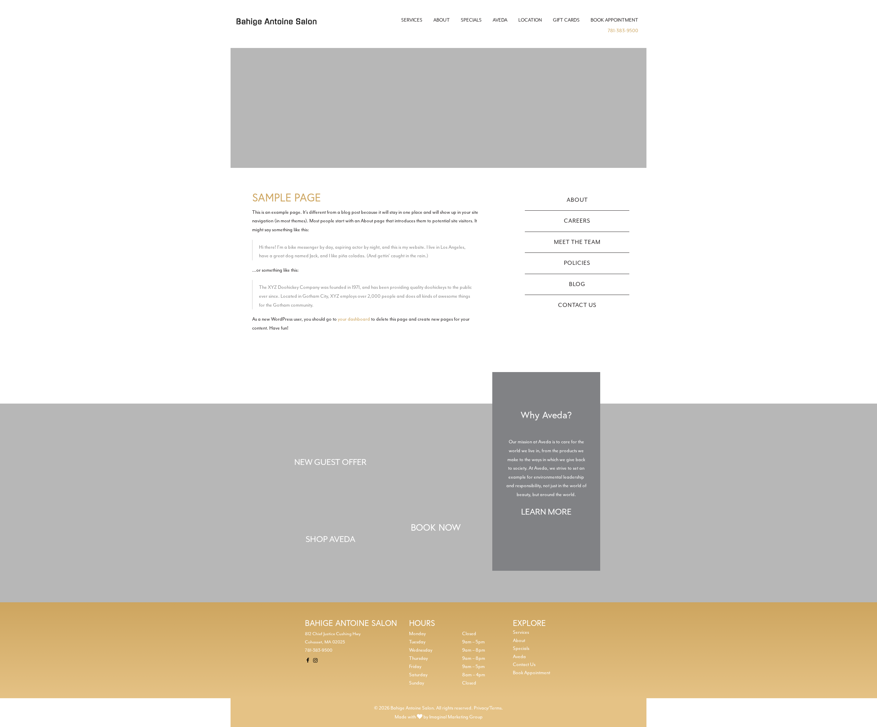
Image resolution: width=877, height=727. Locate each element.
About (441, 20)
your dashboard (354, 319)
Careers (577, 220)
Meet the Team (577, 242)
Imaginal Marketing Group (456, 717)
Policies (577, 263)
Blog (577, 284)
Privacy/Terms (488, 708)
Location (530, 20)
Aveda (500, 20)
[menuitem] (412, 20)
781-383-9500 (623, 31)
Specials (471, 20)
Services (411, 20)
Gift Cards (566, 20)
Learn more (546, 512)
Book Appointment (614, 20)
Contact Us (577, 305)
